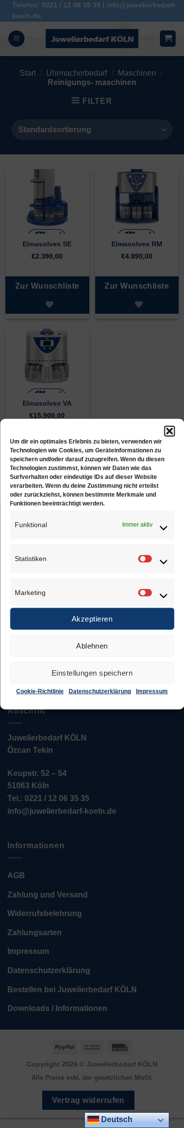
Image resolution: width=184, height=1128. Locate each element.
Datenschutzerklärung (100, 691)
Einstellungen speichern (92, 673)
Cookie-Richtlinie (40, 691)
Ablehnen (92, 646)
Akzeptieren (92, 619)
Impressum (152, 691)
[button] (169, 431)
